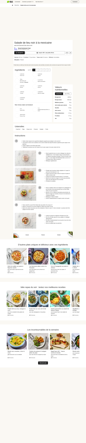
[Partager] (70, 52)
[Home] (12, 5)
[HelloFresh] (10, 2)
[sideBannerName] (63, 75)
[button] (33, 70)
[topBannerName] (43, 10)
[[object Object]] (67, 52)
